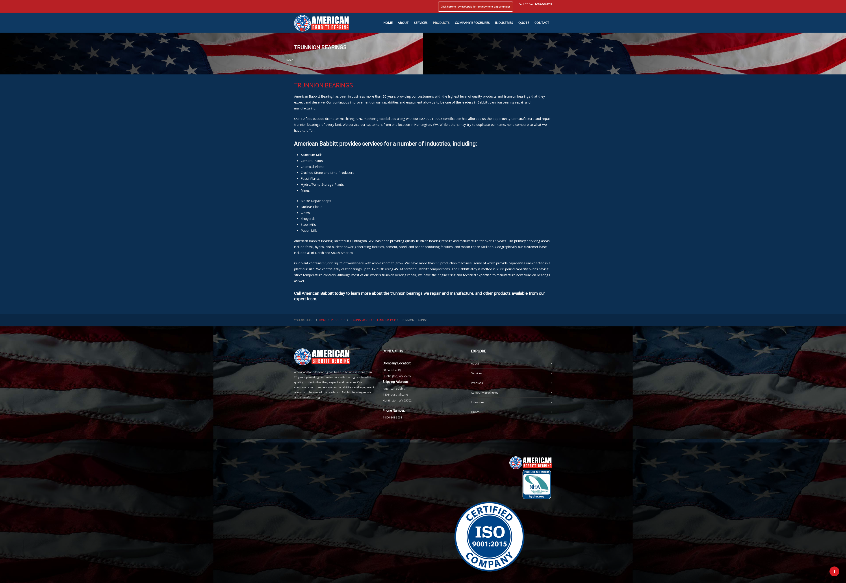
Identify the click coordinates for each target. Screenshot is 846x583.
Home (323, 320)
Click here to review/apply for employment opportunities (475, 6)
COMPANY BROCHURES (472, 22)
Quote (475, 412)
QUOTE (523, 22)
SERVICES (421, 22)
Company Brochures (484, 392)
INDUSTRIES (504, 22)
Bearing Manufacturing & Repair (373, 320)
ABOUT (403, 22)
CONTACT (541, 22)
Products (477, 383)
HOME (388, 22)
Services (476, 373)
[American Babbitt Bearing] (321, 21)
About (475, 363)
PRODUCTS (441, 22)
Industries (477, 402)
